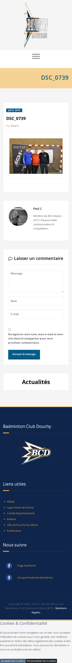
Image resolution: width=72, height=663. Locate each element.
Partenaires (14, 538)
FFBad (10, 509)
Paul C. (15, 126)
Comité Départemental (20, 521)
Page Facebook (26, 573)
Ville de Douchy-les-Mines (22, 533)
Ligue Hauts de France (20, 515)
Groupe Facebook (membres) (35, 585)
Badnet (11, 527)
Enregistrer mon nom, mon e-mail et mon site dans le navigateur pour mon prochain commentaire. (35, 338)
